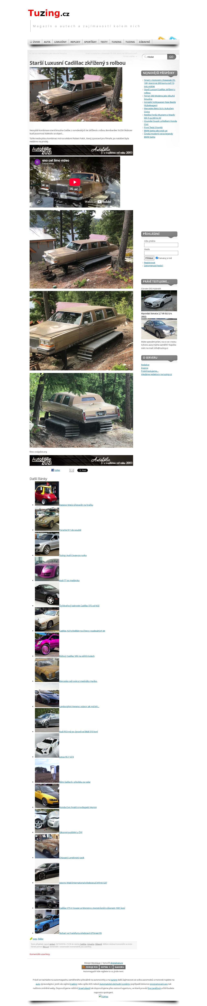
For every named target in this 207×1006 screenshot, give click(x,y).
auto (38, 984)
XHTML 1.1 (106, 967)
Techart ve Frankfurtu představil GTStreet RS (80, 933)
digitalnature (116, 962)
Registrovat (149, 262)
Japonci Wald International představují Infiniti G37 (83, 882)
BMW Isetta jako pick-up (155, 130)
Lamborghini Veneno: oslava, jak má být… (79, 706)
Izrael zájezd (84, 988)
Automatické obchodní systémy (114, 984)
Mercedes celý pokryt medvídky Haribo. (78, 681)
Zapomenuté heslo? (153, 265)
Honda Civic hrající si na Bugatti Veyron (78, 807)
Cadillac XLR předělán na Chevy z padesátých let (82, 630)
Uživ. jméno (149, 240)
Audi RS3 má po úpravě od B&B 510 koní (78, 731)
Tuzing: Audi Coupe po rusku (73, 555)
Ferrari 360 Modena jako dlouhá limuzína (49, 53)
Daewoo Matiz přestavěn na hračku (76, 504)
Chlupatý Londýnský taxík (71, 857)
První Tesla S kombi (153, 127)
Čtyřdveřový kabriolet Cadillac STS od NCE (79, 605)
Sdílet (57, 470)
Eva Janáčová (154, 988)
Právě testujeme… (149, 371)
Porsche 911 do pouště (70, 530)
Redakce (145, 364)
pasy (35, 938)
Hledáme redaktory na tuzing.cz (156, 374)
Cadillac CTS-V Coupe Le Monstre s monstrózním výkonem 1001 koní (92, 908)
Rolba (40, 938)
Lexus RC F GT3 (66, 756)
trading (73, 984)
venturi (52, 944)
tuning (114, 979)
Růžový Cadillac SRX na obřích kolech (77, 656)
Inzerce (144, 367)
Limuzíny (90, 944)
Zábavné (98, 944)
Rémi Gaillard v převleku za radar (75, 781)
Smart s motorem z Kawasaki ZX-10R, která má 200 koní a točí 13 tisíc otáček (111, 55)
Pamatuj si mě (165, 258)
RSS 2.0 (46, 947)
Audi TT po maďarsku (69, 580)
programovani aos (159, 984)
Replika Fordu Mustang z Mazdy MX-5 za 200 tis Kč (159, 116)
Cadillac (83, 944)
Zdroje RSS (92, 967)
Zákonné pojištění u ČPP (70, 832)
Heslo (147, 249)
